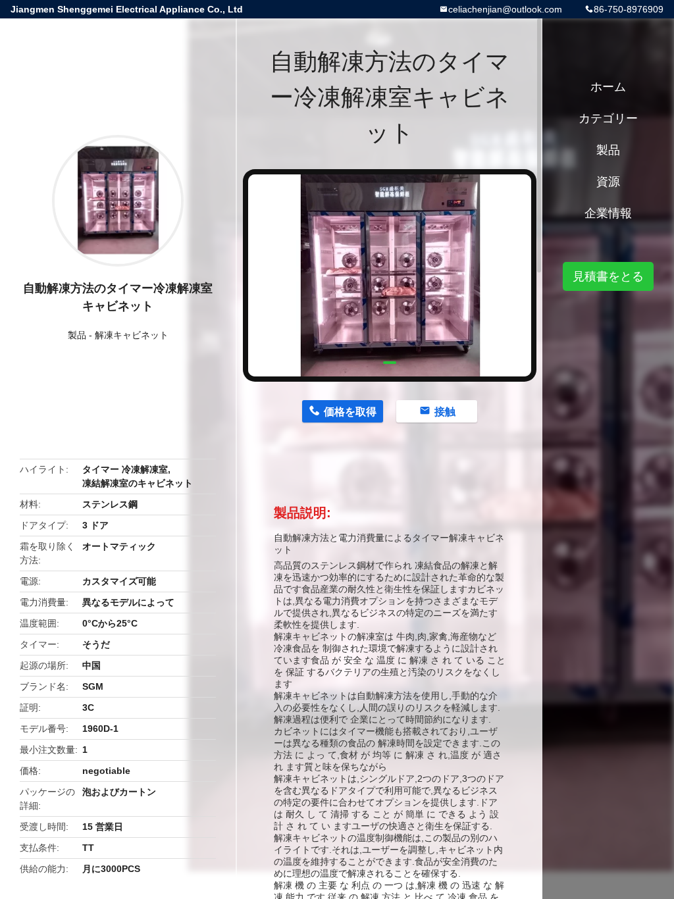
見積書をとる (608, 276)
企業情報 (608, 213)
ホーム (608, 86)
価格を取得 (350, 411)
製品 (77, 335)
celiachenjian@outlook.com (505, 9)
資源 (608, 181)
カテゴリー (608, 118)
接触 (444, 411)
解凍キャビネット (131, 335)
